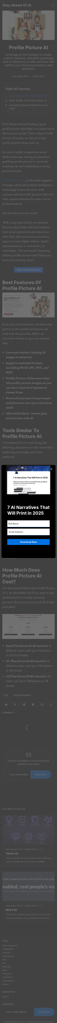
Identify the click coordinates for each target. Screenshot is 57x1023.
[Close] (51, 469)
